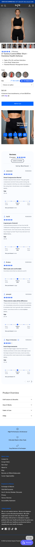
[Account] (29, 6)
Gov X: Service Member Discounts (11, 492)
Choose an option (8, 85)
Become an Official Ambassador (10, 473)
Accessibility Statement (8, 500)
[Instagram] (9, 529)
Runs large (28, 203)
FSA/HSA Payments (7, 489)
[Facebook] (6, 529)
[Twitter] (2, 529)
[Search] (6, 6)
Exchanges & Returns (7, 486)
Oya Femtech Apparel (10, 541)
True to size (17, 203)
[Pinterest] (16, 529)
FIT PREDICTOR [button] (28, 81)
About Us (4, 467)
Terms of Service (6, 498)
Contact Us (4, 459)
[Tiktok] (12, 529)
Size (2, 81)
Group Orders (5, 462)
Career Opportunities (7, 476)
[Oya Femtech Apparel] (17, 5)
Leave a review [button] (17, 160)
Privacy (3, 495)
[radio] (17, 201)
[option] (17, 25)
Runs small (6, 203)
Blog (2, 470)
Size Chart (4, 464)
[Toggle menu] (2, 6)
